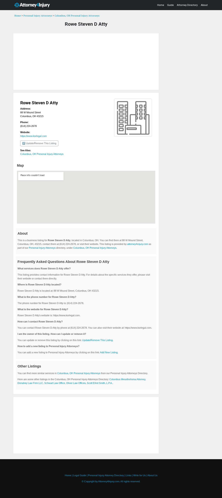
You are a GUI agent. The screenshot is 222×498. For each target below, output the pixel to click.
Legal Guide (79, 475)
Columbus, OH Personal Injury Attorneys (77, 15)
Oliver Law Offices (76, 383)
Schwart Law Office (54, 383)
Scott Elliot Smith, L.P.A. (100, 383)
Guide (170, 4)
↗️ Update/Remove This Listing (39, 143)
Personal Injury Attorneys (37, 15)
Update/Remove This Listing (97, 340)
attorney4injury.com (137, 244)
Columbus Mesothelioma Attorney (127, 379)
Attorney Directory (187, 4)
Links (128, 475)
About (204, 4)
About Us (152, 475)
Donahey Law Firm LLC (30, 383)
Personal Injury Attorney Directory (106, 475)
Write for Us (139, 475)
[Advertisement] (86, 61)
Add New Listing (109, 352)
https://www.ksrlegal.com (33, 136)
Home (160, 4)
